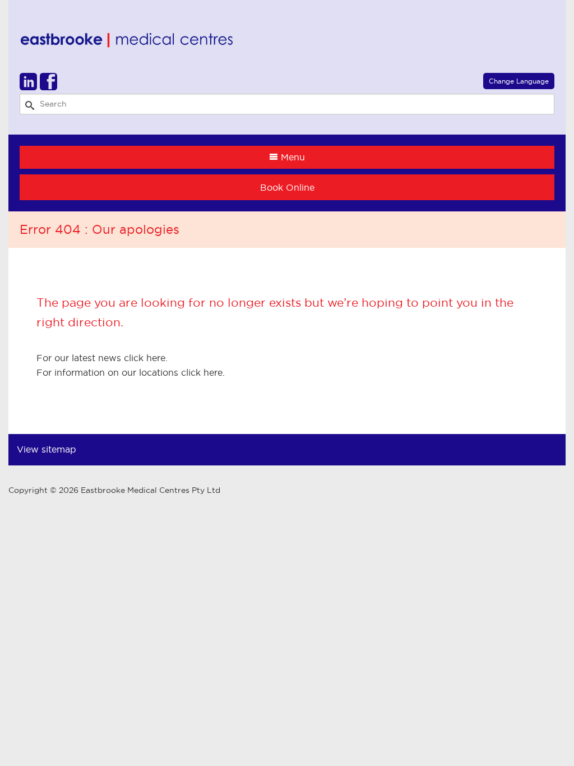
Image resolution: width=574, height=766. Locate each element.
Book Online (287, 187)
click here (144, 357)
